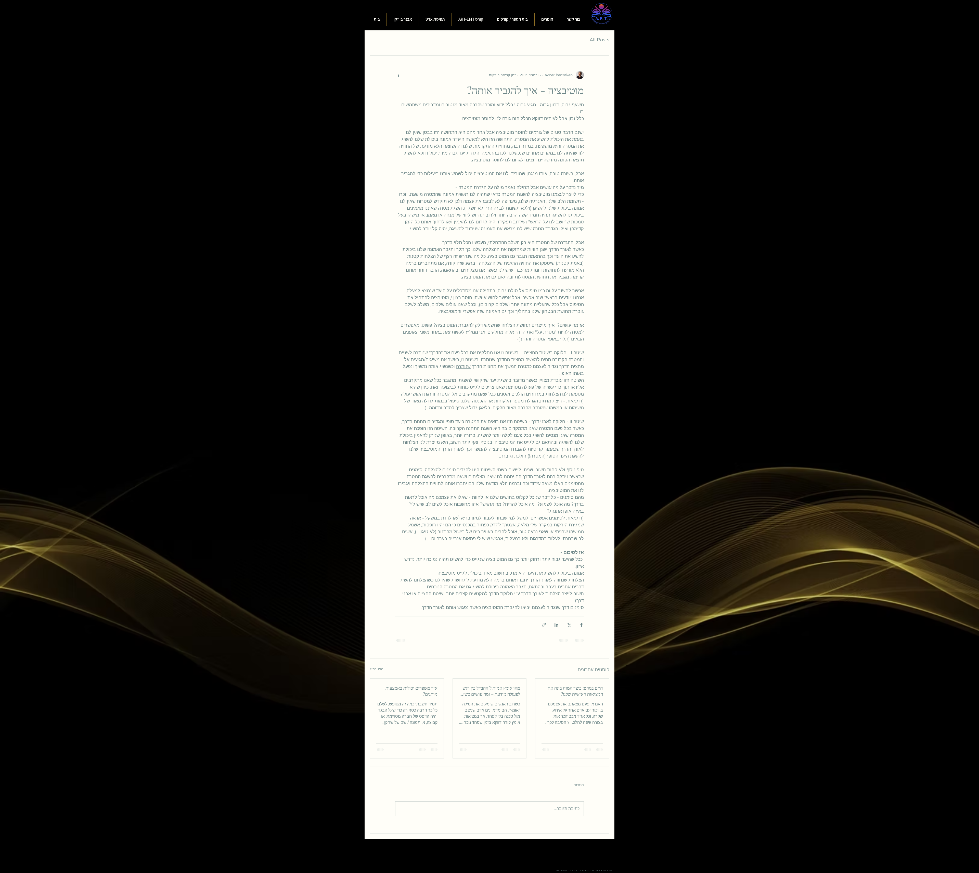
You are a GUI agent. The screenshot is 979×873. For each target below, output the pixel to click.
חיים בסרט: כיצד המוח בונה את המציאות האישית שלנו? (575, 691)
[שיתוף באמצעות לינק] (544, 624)
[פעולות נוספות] (398, 75)
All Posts (599, 40)
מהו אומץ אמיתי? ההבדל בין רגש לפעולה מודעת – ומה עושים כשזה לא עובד (490, 691)
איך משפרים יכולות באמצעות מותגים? (411, 691)
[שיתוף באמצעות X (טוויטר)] (568, 624)
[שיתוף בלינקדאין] (556, 624)
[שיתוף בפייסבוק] (581, 624)
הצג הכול (376, 669)
